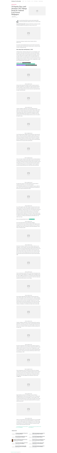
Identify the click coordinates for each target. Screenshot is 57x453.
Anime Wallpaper (13, 4)
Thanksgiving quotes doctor (26, 62)
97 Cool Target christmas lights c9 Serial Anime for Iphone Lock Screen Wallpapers (21, 443)
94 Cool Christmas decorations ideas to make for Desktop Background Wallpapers (21, 436)
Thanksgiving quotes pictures (21, 65)
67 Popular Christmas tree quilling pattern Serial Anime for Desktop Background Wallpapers (38, 440)
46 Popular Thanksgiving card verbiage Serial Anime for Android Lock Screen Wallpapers (20, 440)
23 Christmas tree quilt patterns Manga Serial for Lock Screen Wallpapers (22, 433)
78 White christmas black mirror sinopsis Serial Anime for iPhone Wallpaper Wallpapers (38, 433)
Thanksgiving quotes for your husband (31, 65)
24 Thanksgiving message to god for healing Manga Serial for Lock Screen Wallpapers (38, 443)
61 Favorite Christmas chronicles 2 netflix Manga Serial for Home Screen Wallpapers (20, 446)
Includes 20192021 (31, 219)
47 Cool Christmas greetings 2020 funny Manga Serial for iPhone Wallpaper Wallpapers (38, 436)
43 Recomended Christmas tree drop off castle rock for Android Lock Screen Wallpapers (38, 446)
